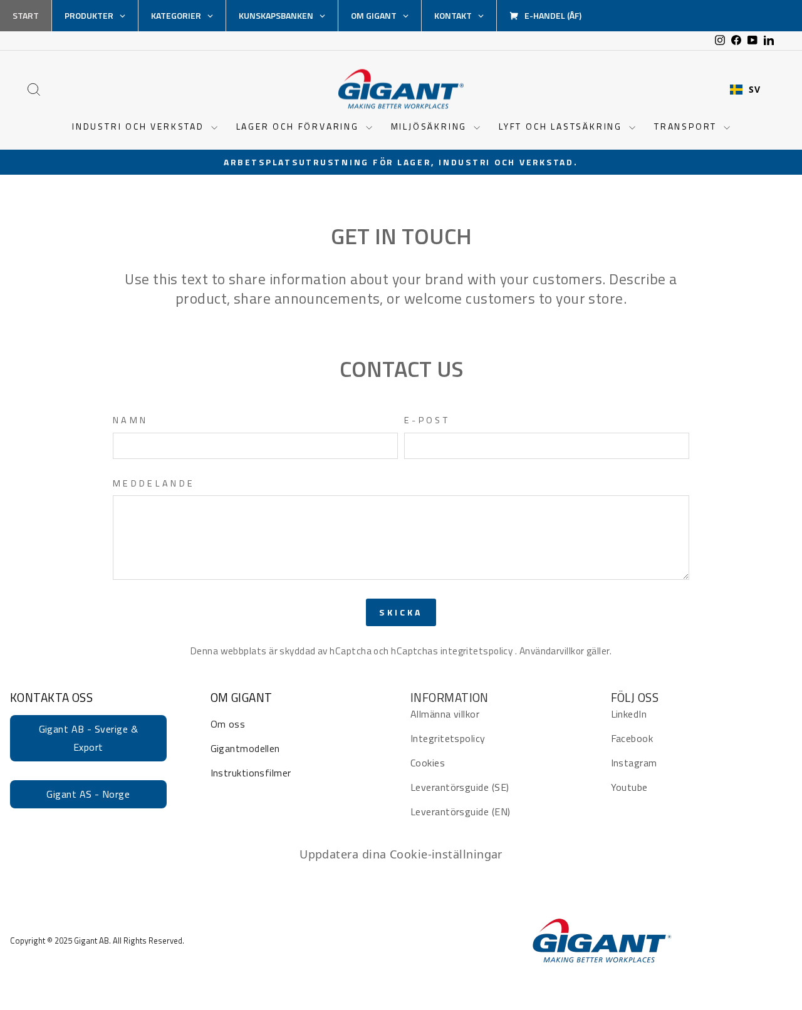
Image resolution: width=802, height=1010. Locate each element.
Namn (130, 420)
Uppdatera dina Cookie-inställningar (401, 854)
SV (754, 89)
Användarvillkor (552, 651)
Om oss (228, 723)
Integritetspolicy (448, 738)
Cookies (427, 762)
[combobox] (745, 89)
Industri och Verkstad (140, 126)
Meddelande (154, 484)
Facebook (632, 738)
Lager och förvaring (299, 126)
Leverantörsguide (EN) (460, 811)
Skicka (400, 612)
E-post (427, 420)
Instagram (634, 762)
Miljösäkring (431, 126)
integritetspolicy (477, 651)
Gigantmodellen (245, 748)
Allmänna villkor (444, 713)
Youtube (629, 787)
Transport (687, 126)
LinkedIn (629, 713)
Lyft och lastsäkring (562, 126)
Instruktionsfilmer (251, 772)
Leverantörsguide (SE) (459, 787)
